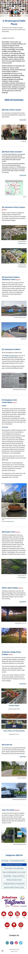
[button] (1, 2)
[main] (14, 26)
